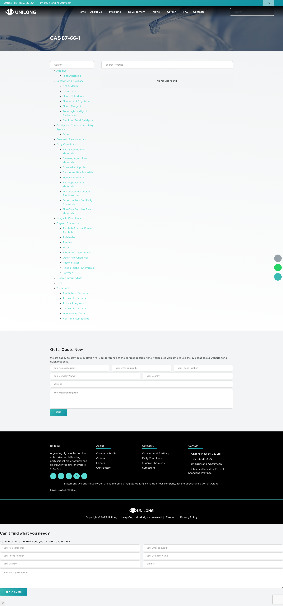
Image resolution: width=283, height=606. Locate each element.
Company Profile (106, 453)
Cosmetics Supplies (75, 167)
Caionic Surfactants (75, 308)
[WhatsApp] (278, 267)
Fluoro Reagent (72, 106)
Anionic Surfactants (75, 298)
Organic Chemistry (67, 223)
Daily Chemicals (66, 144)
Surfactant (62, 288)
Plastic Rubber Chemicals (78, 267)
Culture (100, 458)
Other (66, 134)
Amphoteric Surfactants (77, 293)
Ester (66, 247)
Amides (67, 242)
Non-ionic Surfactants (76, 318)
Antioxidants (70, 85)
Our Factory (103, 467)
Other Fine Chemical (75, 257)
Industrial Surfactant (75, 313)
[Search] (267, 11)
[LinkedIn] (61, 476)
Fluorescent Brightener (77, 101)
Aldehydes (69, 237)
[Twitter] (76, 476)
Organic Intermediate (69, 278)
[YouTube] (69, 476)
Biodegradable (67, 490)
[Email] (278, 258)
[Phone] (278, 277)
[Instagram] (84, 476)
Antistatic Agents (73, 303)
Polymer (68, 272)
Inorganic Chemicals (68, 218)
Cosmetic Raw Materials (71, 139)
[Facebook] (53, 476)
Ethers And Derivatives (77, 252)
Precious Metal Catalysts (78, 120)
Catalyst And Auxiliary (69, 80)
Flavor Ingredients (74, 177)
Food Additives (72, 75)
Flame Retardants (73, 96)
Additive (61, 70)
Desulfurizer (70, 91)
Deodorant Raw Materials (78, 172)
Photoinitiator (71, 262)
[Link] (21, 11)
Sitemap (171, 517)
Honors (100, 463)
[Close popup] (2, 603)
